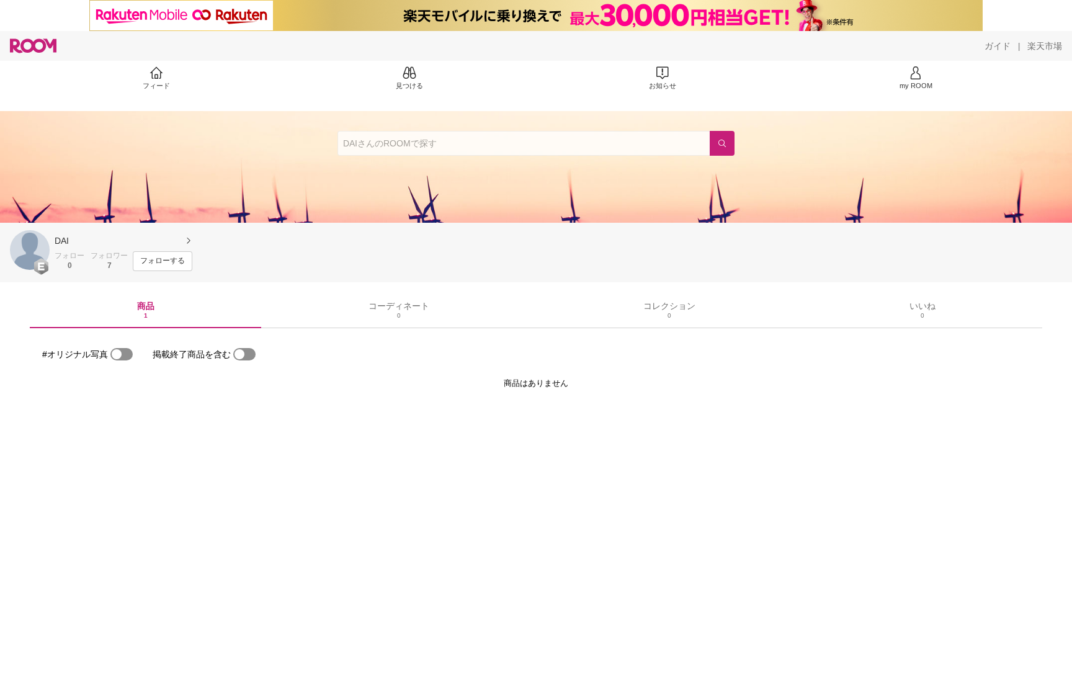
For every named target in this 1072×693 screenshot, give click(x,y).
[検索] (722, 143)
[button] (30, 250)
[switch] (121, 354)
